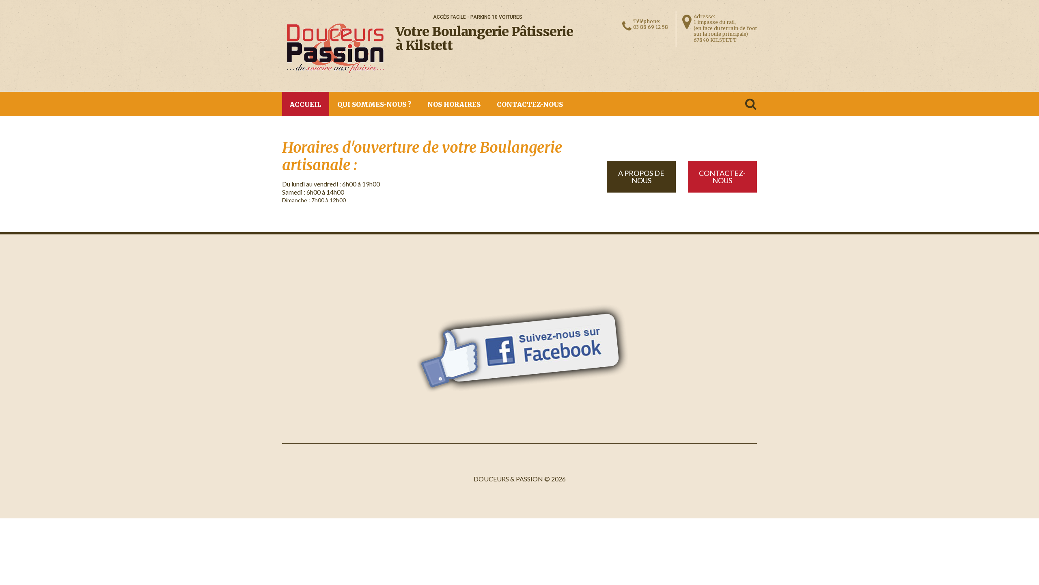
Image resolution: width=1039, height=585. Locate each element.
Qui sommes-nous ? (374, 104)
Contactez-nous (530, 104)
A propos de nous (641, 177)
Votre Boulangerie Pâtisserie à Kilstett (484, 39)
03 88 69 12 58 (650, 27)
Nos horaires (454, 104)
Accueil (305, 104)
